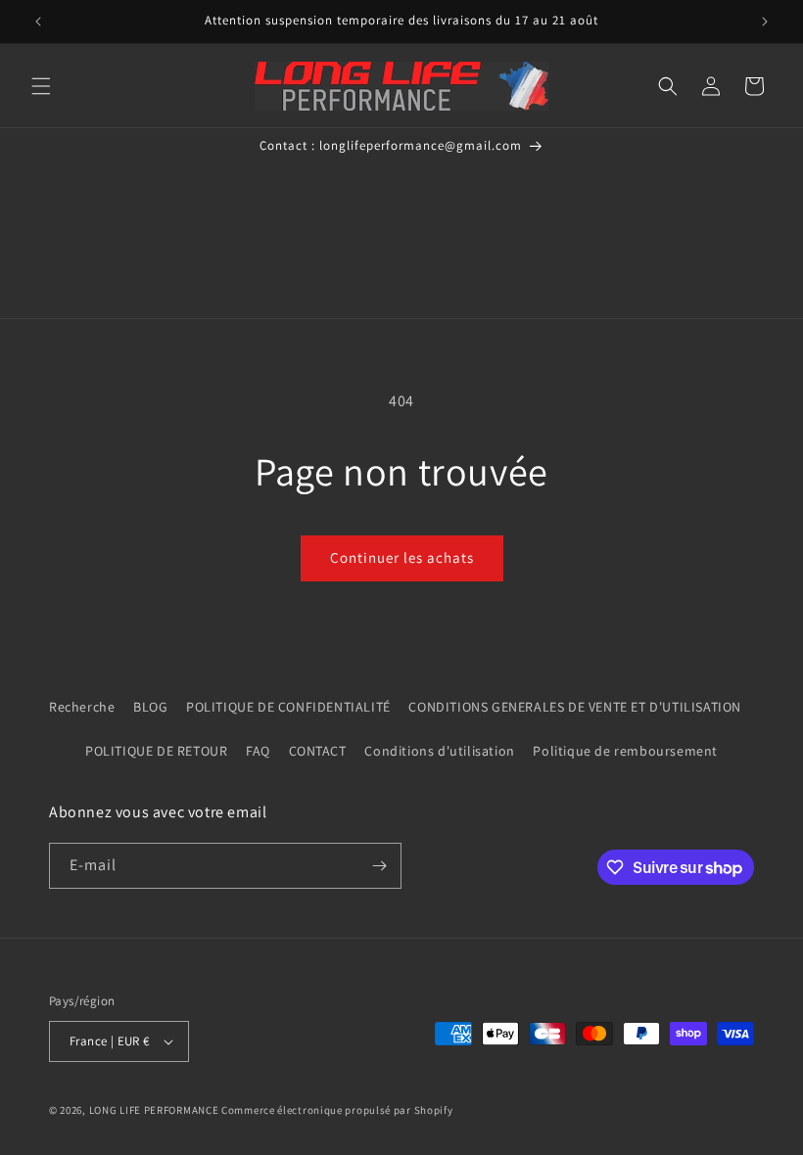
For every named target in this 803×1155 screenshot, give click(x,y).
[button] (41, 86)
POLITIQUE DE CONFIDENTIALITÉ (288, 707)
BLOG (150, 707)
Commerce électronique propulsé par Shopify (336, 1110)
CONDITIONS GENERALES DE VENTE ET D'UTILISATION (574, 707)
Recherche (82, 707)
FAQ (258, 751)
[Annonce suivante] (764, 21)
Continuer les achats (402, 557)
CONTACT (318, 751)
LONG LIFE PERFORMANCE (154, 1110)
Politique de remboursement (625, 751)
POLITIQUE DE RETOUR (156, 751)
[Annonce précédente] (38, 21)
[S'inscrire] (379, 866)
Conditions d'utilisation (439, 751)
